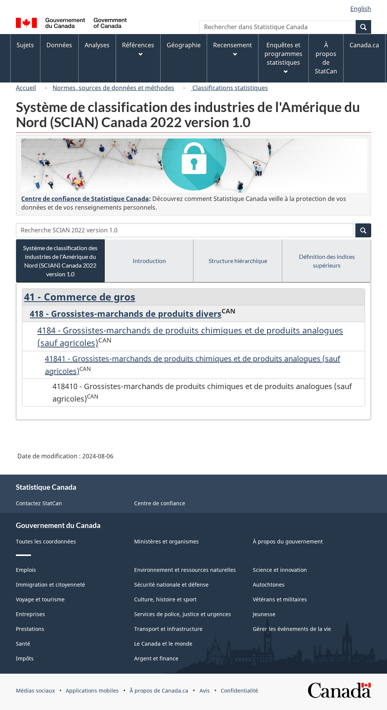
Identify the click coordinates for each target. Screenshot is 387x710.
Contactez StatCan (39, 503)
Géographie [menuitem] (184, 45)
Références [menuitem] (138, 45)
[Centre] (194, 166)
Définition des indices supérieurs (327, 261)
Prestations (30, 628)
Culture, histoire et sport (165, 599)
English (360, 9)
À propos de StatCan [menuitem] (326, 58)
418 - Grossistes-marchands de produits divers (125, 313)
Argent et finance (156, 658)
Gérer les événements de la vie (292, 628)
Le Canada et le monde (163, 643)
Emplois (26, 569)
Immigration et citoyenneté (50, 584)
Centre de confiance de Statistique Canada (85, 199)
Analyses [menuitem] (97, 45)
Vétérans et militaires (280, 599)
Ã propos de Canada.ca (159, 690)
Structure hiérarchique (238, 260)
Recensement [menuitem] (232, 45)
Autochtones (269, 584)
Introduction (149, 260)
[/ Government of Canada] (71, 24)
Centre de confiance (159, 503)
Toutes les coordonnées (46, 541)
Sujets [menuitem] (25, 45)
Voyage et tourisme (40, 599)
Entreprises (30, 614)
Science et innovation (280, 569)
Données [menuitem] (59, 45)
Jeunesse (264, 614)
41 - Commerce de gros (79, 297)
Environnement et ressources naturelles (185, 569)
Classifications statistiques (229, 88)
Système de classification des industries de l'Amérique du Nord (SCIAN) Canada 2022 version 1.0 (60, 260)
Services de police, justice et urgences (182, 614)
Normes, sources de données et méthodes (113, 88)
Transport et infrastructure (168, 628)
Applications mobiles (92, 690)
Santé (23, 643)
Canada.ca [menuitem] (364, 45)
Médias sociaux (35, 690)
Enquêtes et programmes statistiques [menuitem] (283, 54)
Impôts (25, 658)
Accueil (26, 88)
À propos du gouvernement (288, 541)
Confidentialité (239, 690)
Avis (205, 690)
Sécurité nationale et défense (171, 584)
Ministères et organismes (166, 541)
